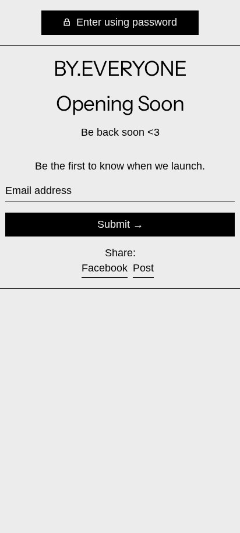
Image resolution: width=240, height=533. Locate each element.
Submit (113, 224)
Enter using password (125, 22)
